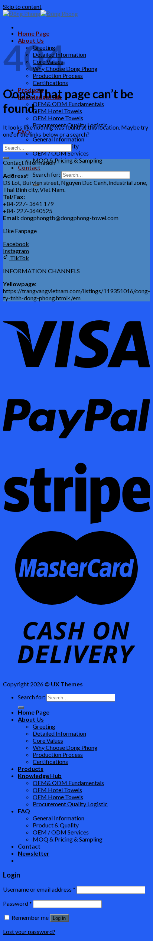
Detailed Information (59, 733)
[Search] (21, 707)
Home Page (33, 33)
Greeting (44, 726)
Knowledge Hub (40, 775)
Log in (59, 918)
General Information (58, 139)
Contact (29, 167)
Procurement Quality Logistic (70, 803)
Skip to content (22, 6)
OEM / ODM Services (61, 153)
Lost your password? (29, 931)
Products (30, 768)
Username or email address (39, 889)
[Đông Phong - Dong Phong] (40, 13)
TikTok (19, 257)
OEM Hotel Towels (57, 110)
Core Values (48, 740)
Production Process (58, 754)
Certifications (50, 82)
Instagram (16, 250)
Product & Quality (56, 825)
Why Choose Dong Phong (65, 747)
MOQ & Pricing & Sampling (67, 160)
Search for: (46, 174)
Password (17, 903)
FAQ (24, 810)
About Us (31, 719)
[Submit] (6, 158)
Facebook (16, 243)
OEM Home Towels (58, 117)
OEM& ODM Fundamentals (68, 103)
